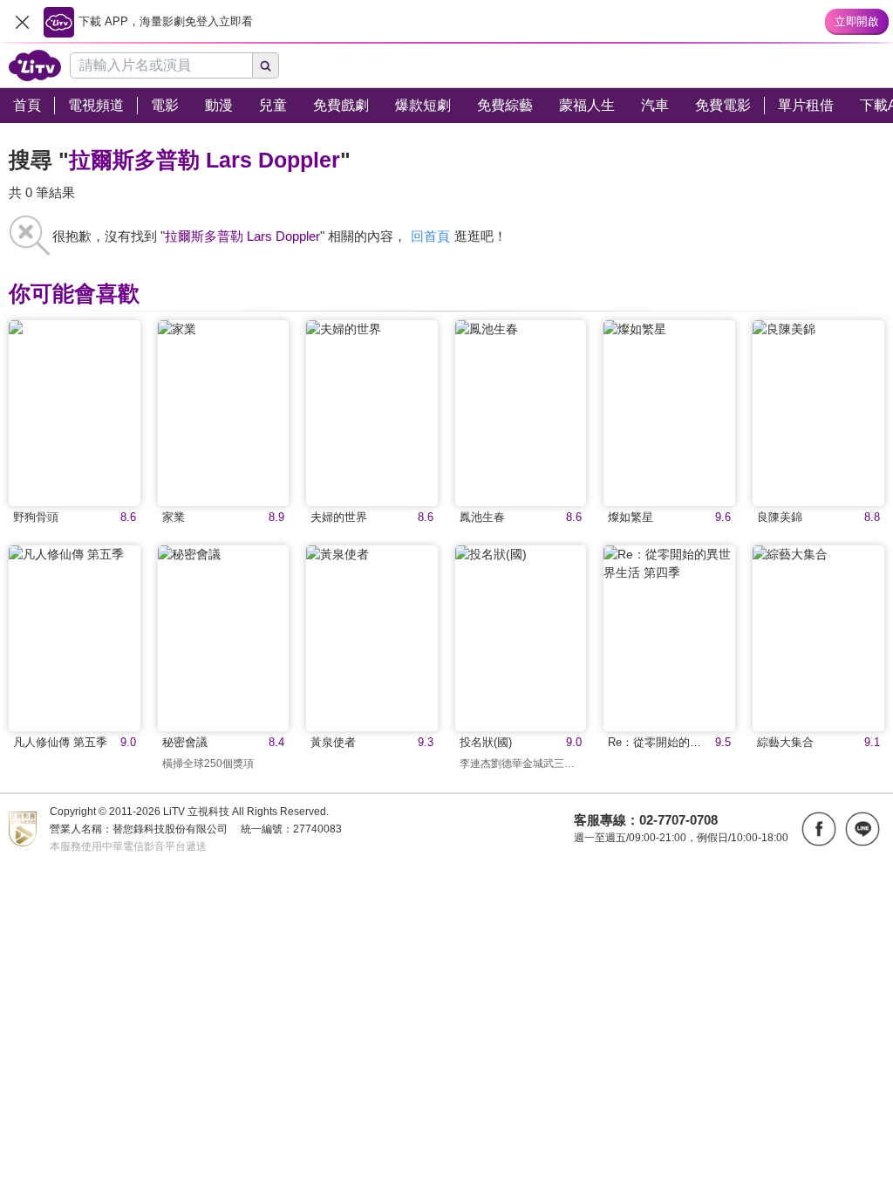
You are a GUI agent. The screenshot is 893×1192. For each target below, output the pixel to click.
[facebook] (818, 829)
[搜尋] (266, 65)
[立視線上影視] (35, 65)
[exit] (22, 22)
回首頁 (430, 236)
